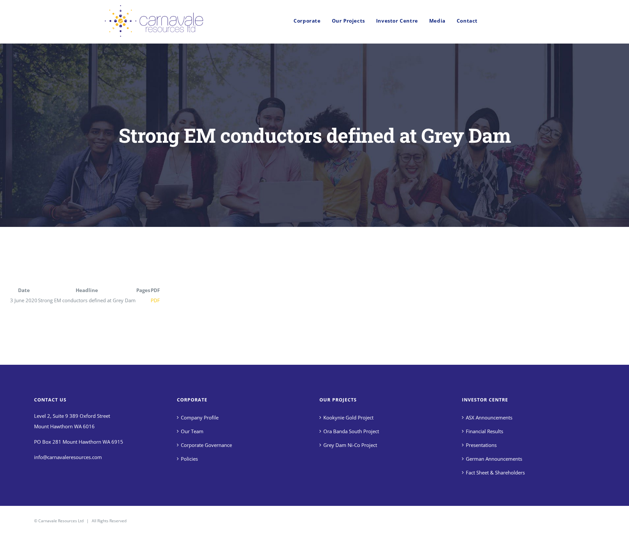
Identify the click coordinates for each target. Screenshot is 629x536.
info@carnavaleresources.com (68, 457)
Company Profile (200, 417)
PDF (155, 300)
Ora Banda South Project (351, 431)
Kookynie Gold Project (348, 417)
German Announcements (494, 458)
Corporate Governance (206, 445)
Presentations (481, 445)
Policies (189, 458)
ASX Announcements (489, 417)
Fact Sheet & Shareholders (495, 472)
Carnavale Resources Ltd (61, 521)
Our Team (192, 431)
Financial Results (484, 431)
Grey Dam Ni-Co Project (350, 445)
